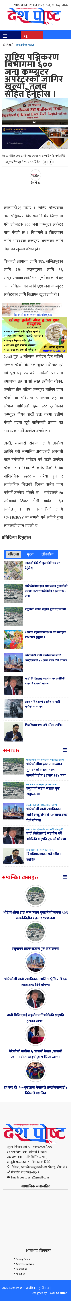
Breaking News (25, 44)
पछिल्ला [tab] (13, 554)
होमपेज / (8, 44)
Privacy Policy (23, 1259)
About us (20, 1274)
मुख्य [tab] (30, 554)
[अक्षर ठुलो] (51, 162)
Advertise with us (25, 1264)
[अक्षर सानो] (45, 162)
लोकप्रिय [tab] (48, 554)
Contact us (21, 1269)
